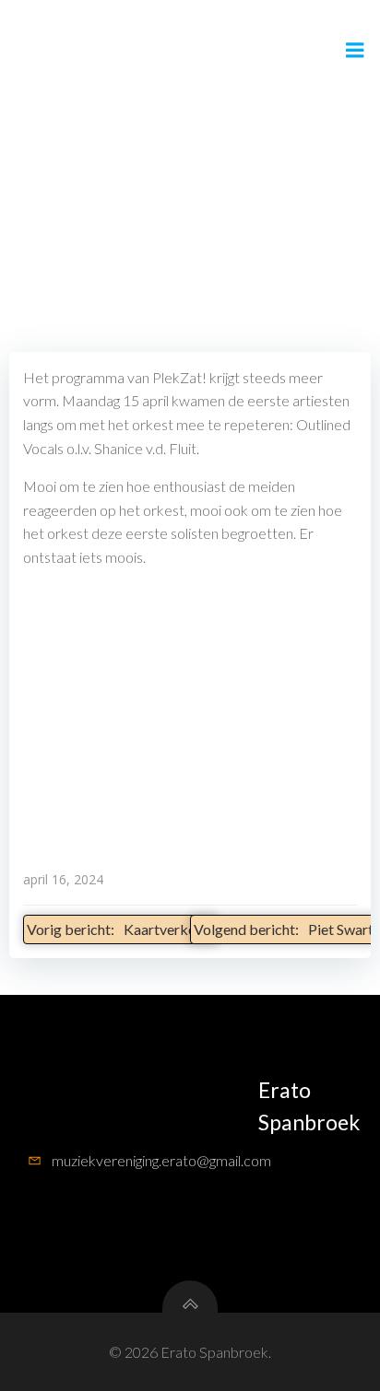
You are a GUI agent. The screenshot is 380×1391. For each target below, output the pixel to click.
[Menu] (355, 50)
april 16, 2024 (63, 879)
